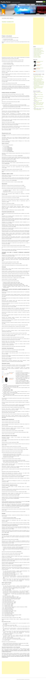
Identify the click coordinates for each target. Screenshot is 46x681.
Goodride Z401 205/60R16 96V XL (12, 378)
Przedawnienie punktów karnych (39, 102)
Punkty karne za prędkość (37, 56)
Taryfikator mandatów (36, 55)
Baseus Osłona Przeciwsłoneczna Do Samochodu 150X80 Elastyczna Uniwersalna (12, 372)
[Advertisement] (8, 29)
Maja (34, 104)
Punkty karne (3, 15)
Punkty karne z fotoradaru (37, 57)
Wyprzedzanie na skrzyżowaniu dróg (38, 83)
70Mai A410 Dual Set (39, 64)
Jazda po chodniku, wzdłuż (37, 75)
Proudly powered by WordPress (20, 679)
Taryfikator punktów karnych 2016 (38, 50)
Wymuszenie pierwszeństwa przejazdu (39, 81)
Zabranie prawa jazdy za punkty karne (39, 53)
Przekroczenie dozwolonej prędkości (38, 86)
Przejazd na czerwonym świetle (38, 78)
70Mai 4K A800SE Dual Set (39, 61)
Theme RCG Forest (27, 679)
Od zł (11, 373)
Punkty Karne (6, 2)
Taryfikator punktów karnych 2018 (38, 48)
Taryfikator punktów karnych (37, 54)
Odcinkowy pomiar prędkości (37, 52)
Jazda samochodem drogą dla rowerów (39, 51)
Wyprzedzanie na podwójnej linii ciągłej (39, 82)
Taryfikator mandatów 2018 (8, 21)
